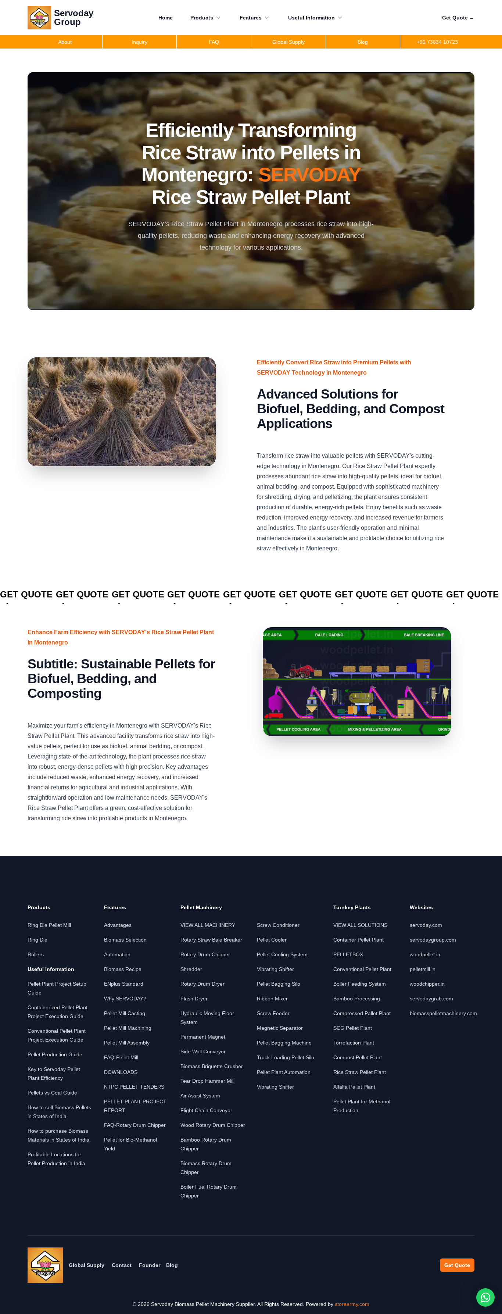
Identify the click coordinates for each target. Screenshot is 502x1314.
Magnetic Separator (280, 1028)
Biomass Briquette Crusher (211, 1066)
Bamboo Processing (356, 998)
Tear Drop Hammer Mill (207, 1081)
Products (201, 18)
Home (165, 18)
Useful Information (311, 18)
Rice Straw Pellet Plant (359, 1072)
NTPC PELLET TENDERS (134, 1087)
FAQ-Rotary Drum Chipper (135, 1125)
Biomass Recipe (122, 969)
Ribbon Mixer (272, 998)
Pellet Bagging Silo (278, 984)
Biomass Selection (125, 940)
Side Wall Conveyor (203, 1051)
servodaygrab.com (431, 998)
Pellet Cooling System (282, 954)
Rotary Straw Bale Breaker (211, 940)
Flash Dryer (194, 998)
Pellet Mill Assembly (127, 1043)
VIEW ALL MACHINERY (207, 925)
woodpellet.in (425, 954)
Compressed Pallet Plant (362, 1013)
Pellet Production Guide (55, 1054)
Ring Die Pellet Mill (49, 925)
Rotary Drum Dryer (202, 984)
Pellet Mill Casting (124, 1013)
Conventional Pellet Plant (362, 969)
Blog (172, 1265)
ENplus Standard (123, 984)
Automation (117, 954)
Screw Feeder (273, 1013)
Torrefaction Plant (353, 1043)
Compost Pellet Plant (357, 1057)
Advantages (118, 925)
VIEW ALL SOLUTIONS (360, 925)
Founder (149, 1265)
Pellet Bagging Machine (284, 1043)
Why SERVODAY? (125, 998)
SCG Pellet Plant (352, 1028)
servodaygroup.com (433, 940)
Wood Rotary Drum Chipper (212, 1125)
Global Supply (86, 1265)
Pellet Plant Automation (284, 1072)
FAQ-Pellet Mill (121, 1057)
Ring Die (37, 940)
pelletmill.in (422, 969)
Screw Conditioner (278, 925)
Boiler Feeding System (359, 984)
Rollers (36, 954)
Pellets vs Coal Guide (52, 1093)
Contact (122, 1265)
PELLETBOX (348, 954)
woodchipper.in (427, 984)
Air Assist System (200, 1096)
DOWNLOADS (120, 1072)
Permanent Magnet (202, 1037)
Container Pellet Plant (358, 940)
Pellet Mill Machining (127, 1028)
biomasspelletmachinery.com (443, 1013)
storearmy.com (352, 1304)
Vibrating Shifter (275, 969)
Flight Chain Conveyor (206, 1110)
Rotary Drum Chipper (205, 954)
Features (251, 18)
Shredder (191, 969)
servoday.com (426, 925)
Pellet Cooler (272, 940)
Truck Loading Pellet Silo (285, 1057)
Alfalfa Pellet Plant (354, 1087)
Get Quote (458, 18)
